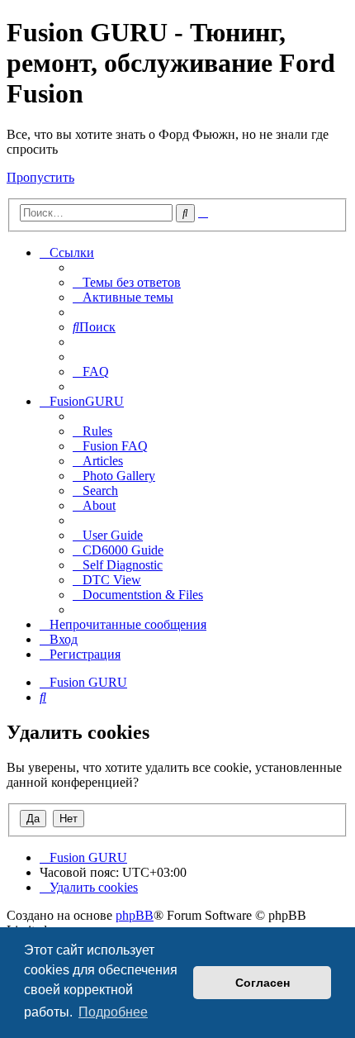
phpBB (135, 915)
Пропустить (40, 177)
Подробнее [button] (113, 1012)
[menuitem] (127, 282)
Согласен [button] (262, 982)
